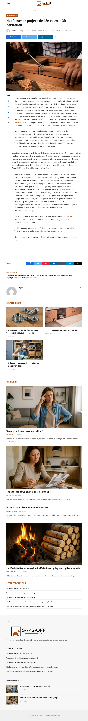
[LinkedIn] (8, 112)
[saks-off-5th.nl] (44, 3)
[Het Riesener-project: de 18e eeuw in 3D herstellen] (44, 66)
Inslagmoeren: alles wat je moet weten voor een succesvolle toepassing (22, 331)
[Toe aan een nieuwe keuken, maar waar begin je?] (44, 467)
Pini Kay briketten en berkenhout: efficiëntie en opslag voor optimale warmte (43, 568)
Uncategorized (11, 571)
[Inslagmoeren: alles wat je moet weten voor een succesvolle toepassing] (24, 317)
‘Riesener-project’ (21, 122)
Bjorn (14, 31)
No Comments (56, 31)
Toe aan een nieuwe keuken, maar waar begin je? (29, 491)
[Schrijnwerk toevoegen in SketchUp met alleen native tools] (24, 350)
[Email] (8, 123)
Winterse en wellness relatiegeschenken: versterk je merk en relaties (29, 606)
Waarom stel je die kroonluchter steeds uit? (27, 507)
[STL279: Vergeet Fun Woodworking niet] (63, 317)
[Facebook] (8, 101)
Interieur (9, 434)
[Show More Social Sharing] (55, 37)
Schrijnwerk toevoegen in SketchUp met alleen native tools (23, 364)
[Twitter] (8, 106)
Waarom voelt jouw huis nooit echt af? (24, 431)
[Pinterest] (8, 117)
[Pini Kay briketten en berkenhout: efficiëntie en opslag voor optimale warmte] (44, 544)
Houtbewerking (12, 15)
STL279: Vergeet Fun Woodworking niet (61, 330)
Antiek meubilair (11, 511)
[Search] (79, 3)
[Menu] (9, 3)
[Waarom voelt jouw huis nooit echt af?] (44, 407)
